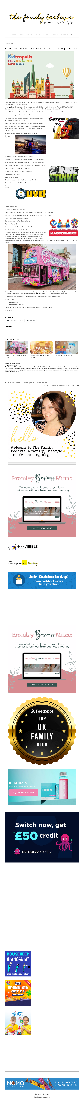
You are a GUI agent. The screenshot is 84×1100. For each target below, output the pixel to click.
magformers (45, 368)
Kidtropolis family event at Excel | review (60, 385)
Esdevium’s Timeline (69, 366)
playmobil (23, 370)
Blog (22, 34)
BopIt (53, 366)
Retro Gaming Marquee (43, 370)
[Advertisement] (42, 606)
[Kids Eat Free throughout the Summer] (41, 347)
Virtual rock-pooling (14, 371)
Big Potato (42, 366)
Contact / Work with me (60, 34)
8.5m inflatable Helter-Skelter (15, 366)
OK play (72, 368)
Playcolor (18, 370)
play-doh (13, 370)
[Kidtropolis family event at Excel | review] (16, 347)
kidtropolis (39, 368)
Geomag (14, 368)
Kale (48, 1094)
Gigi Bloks (18, 368)
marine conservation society (54, 368)
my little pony (65, 368)
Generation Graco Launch (63, 355)
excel (75, 366)
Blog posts (14, 365)
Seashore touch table (60, 370)
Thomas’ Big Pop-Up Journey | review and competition (28, 383)
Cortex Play (57, 366)
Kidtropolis (40, 293)
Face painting (8, 368)
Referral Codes (31, 34)
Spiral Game (68, 370)
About (14, 34)
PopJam (28, 370)
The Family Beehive (14, 363)
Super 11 (7, 371)
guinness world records (26, 368)
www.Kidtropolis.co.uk (45, 307)
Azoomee (30, 366)
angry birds (24, 366)
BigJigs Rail (48, 366)
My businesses (44, 34)
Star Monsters (74, 370)
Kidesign (34, 368)
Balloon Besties (36, 366)
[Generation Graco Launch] (66, 347)
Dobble (62, 366)
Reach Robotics (34, 370)
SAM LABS (51, 370)
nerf (69, 368)
